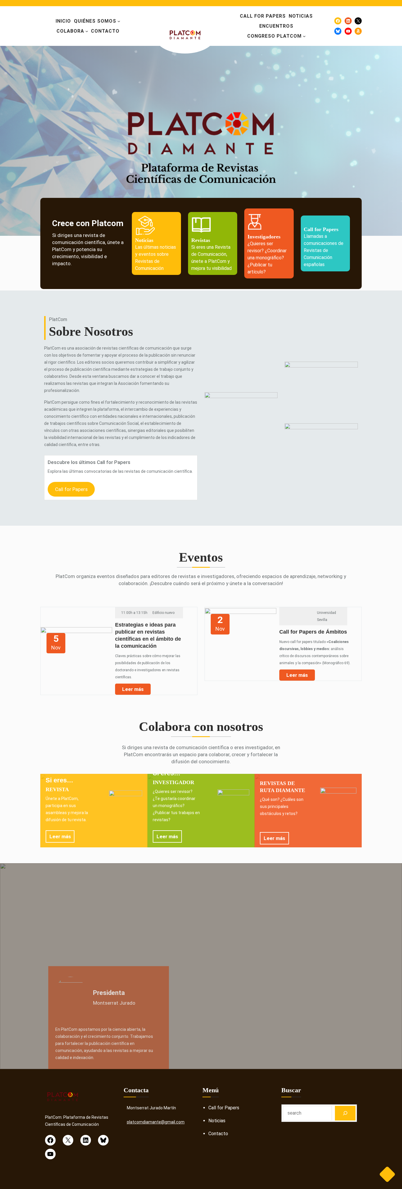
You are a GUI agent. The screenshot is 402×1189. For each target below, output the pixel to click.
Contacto (218, 1133)
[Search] (345, 1113)
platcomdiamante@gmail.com (156, 1122)
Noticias (216, 1120)
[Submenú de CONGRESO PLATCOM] (304, 36)
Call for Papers (71, 489)
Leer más (133, 689)
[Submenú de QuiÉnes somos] (118, 21)
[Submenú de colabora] (86, 31)
